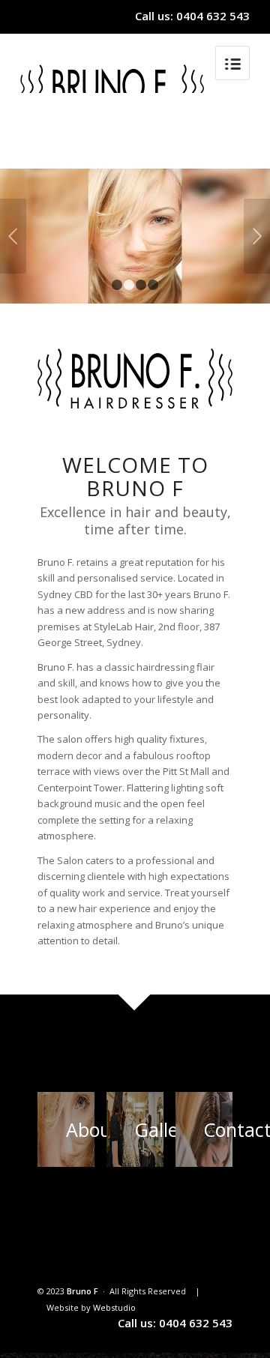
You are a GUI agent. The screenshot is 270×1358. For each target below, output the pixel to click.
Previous (13, 236)
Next (257, 236)
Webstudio (114, 1307)
